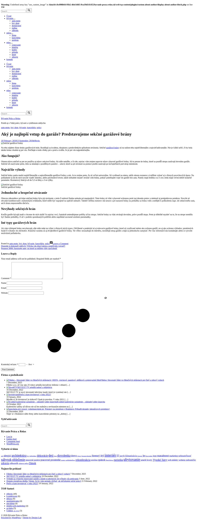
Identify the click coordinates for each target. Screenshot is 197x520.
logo (155, 456)
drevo (74, 455)
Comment (6, 278)
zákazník (14, 463)
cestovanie (16, 45)
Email (3, 288)
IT (118, 455)
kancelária (16, 38)
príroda (15, 52)
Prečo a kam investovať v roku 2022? (22, 483)
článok (32, 463)
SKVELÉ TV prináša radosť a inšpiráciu (23, 476)
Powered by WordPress (11, 518)
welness (182, 460)
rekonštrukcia (83, 459)
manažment (163, 455)
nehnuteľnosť (184, 455)
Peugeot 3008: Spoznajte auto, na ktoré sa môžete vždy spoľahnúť (29, 248)
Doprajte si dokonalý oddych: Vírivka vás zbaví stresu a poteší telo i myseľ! (33, 246)
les (144, 455)
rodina (14, 28)
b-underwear (11, 496)
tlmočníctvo (109, 460)
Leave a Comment (60, 243)
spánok (101, 459)
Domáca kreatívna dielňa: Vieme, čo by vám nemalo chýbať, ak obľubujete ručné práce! (43, 481)
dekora (9, 498)
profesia (15, 40)
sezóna (94, 460)
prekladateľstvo (70, 460)
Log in (9, 436)
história (15, 47)
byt (28, 456)
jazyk (122, 455)
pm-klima (10, 503)
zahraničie (191, 460)
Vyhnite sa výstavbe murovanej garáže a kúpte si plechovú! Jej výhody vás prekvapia (42, 479)
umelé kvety (146, 460)
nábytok (6, 459)
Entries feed (11, 439)
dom (55, 456)
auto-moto (16, 21)
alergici (7, 455)
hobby (14, 50)
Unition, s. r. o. (12, 511)
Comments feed (13, 441)
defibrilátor (32, 456)
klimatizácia (131, 455)
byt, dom (15, 23)
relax (8, 42)
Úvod (8, 16)
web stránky (173, 460)
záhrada (15, 30)
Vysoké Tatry (160, 459)
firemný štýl (98, 455)
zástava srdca (23, 463)
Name (3, 283)
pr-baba (9, 508)
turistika (118, 459)
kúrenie (139, 456)
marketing (173, 456)
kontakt (9, 59)
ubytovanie (132, 459)
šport (14, 54)
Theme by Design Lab (32, 518)
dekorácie (42, 455)
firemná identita (86, 456)
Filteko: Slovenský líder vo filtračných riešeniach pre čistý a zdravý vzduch (38, 474)
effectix (37, 141)
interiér (110, 455)
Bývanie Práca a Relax (10, 118)
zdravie (15, 57)
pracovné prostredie (50, 459)
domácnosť (16, 26)
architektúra (19, 455)
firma (14, 35)
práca (8, 33)
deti (51, 455)
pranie (63, 460)
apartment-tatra (12, 501)
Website (4, 293)
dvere (79, 456)
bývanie (9, 18)
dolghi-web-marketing (15, 506)
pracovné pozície (33, 460)
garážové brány (112, 148)
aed (2, 456)
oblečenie (18, 459)
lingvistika (149, 456)
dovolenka (63, 455)
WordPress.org (12, 444)
